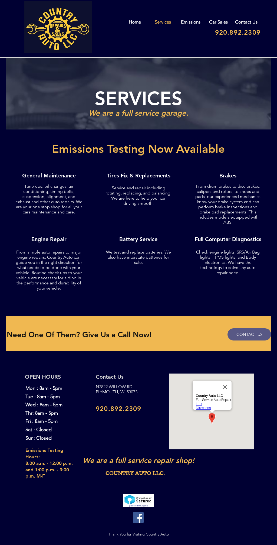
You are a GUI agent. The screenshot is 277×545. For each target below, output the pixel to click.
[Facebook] (138, 517)
